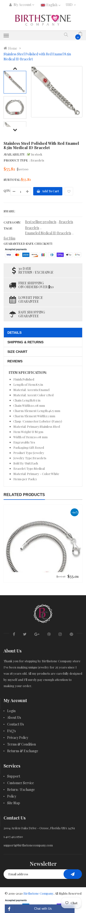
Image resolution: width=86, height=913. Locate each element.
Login (11, 711)
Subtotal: (12, 179)
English (52, 5)
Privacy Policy (17, 737)
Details (14, 332)
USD (70, 4)
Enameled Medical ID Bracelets (48, 233)
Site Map (13, 803)
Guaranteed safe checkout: (28, 243)
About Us (14, 717)
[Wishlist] (69, 191)
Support (13, 776)
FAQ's (11, 731)
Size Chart (17, 352)
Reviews (14, 361)
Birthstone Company (38, 893)
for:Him (9, 238)
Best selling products (40, 221)
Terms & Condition (21, 744)
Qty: (7, 190)
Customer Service (20, 783)
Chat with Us (43, 908)
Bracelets (66, 221)
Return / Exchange (21, 789)
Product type (16, 160)
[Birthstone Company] (43, 613)
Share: (9, 211)
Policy (11, 796)
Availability (14, 154)
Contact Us (15, 724)
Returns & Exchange (22, 751)
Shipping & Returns (25, 342)
